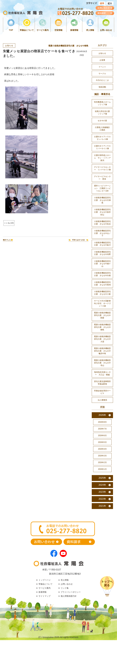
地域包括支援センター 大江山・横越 (102, 373)
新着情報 (74, 30)
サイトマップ (45, 596)
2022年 (102, 499)
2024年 (102, 485)
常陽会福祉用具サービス (102, 392)
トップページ (45, 580)
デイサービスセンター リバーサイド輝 (102, 168)
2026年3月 (102, 456)
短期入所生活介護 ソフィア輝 (103, 112)
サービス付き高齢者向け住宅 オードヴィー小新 (102, 303)
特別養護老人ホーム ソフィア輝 (103, 103)
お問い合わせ (106, 30)
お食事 (102, 60)
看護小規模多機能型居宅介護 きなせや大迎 (102, 339)
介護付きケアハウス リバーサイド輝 (103, 147)
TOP (11, 30)
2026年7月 (102, 429)
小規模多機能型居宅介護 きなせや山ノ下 (102, 233)
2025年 (102, 478)
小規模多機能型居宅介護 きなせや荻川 (102, 243)
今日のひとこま (102, 80)
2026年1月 (102, 469)
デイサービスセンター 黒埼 (102, 177)
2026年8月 (102, 422)
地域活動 (102, 87)
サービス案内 (43, 30)
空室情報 (58, 30)
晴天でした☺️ (8, 240)
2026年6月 (102, 435)
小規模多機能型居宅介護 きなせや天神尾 (102, 200)
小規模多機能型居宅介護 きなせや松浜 (102, 222)
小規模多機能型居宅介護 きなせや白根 (102, 274)
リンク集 (65, 588)
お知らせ (9, 45)
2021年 (102, 506)
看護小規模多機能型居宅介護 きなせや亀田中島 (102, 351)
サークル (102, 73)
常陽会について (27, 30)
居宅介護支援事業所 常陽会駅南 (103, 382)
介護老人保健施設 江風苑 (103, 128)
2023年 (102, 492)
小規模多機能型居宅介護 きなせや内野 (102, 253)
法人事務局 (102, 400)
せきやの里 (102, 121)
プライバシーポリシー (71, 592)
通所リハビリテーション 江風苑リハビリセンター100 (102, 188)
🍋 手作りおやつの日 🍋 (78, 240)
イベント (102, 67)
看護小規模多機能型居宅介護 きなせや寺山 (102, 362)
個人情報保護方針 (69, 596)
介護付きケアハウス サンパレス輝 (103, 138)
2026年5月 (102, 442)
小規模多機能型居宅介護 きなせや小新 (102, 292)
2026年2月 (102, 462)
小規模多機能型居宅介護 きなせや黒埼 (102, 283)
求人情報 (90, 30)
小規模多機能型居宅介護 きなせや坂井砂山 (102, 212)
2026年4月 (102, 449)
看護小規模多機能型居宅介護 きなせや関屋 (102, 315)
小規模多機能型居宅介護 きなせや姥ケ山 (102, 263)
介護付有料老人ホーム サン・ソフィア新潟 (102, 157)
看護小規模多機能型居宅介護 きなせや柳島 (68, 46)
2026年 (102, 415)
